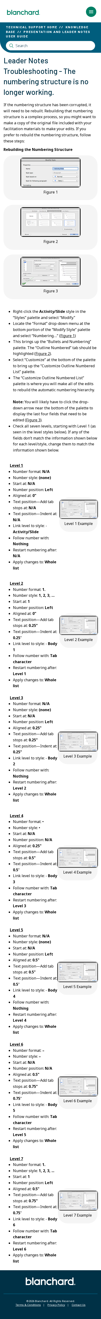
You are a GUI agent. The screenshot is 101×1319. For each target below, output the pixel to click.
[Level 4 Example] (77, 866)
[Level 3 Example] (78, 750)
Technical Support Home (31, 27)
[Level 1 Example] (78, 517)
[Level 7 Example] (78, 1209)
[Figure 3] (50, 285)
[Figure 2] (50, 235)
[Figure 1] (50, 186)
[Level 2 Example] (78, 633)
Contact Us (78, 1305)
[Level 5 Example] (77, 980)
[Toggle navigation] (91, 12)
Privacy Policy (56, 1305)
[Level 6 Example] (78, 1094)
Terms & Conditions (28, 1305)
